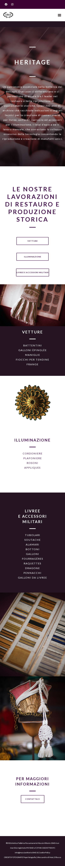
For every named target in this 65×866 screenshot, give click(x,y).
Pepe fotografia (29, 857)
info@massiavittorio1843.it (26, 852)
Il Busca (58, 857)
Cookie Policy (44, 852)
